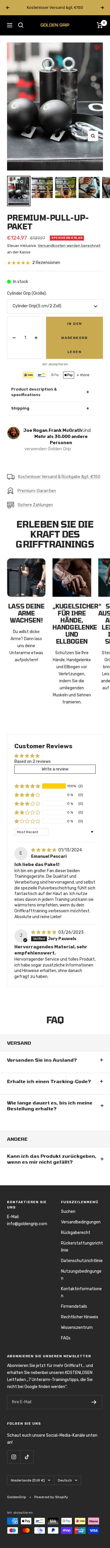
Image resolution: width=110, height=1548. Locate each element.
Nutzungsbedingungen (81, 1275)
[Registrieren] (94, 1402)
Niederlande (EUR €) (28, 1480)
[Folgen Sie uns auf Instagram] (13, 1456)
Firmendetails (74, 1306)
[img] (44, 850)
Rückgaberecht (75, 1232)
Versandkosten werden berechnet (69, 245)
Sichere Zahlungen (35, 504)
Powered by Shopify (51, 1497)
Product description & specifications (50, 392)
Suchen (68, 1211)
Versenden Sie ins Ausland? (42, 1060)
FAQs (65, 1338)
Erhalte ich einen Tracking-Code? (49, 1081)
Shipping (50, 408)
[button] (27, 786)
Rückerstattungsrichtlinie (82, 1247)
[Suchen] (20, 25)
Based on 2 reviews (32, 761)
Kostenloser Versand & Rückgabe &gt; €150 (59, 476)
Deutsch (65, 1480)
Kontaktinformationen (81, 1292)
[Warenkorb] (100, 25)
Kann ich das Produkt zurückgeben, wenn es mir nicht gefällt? (52, 1159)
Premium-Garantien (37, 490)
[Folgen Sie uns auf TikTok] (26, 1456)
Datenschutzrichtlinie (82, 1260)
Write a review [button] (55, 769)
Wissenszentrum (77, 1327)
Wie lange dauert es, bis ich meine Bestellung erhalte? (49, 1105)
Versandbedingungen (81, 1222)
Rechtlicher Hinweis (79, 1317)
